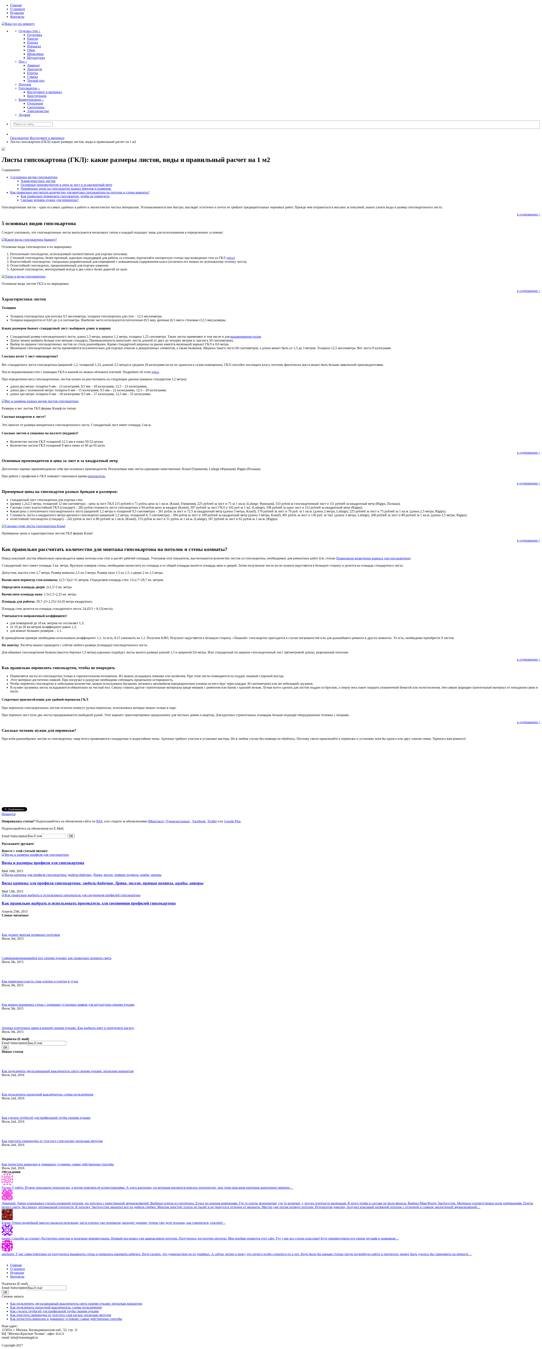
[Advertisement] (129, 773)
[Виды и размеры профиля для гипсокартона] (35, 854)
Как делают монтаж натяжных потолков (31, 935)
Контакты (17, 16)
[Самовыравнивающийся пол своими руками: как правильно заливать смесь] (9, 948)
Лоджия (24, 115)
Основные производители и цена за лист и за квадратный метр (66, 185)
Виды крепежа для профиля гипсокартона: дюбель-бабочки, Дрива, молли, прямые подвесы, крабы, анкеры (102, 883)
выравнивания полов (245, 336)
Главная (16, 5)
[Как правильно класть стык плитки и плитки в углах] (9, 971)
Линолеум (34, 69)
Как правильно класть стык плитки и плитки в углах (40, 981)
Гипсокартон (19, 138)
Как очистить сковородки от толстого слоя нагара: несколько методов (52, 1141)
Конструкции (37, 96)
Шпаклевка (35, 54)
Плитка (32, 42)
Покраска (34, 46)
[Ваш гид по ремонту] (271, 24)
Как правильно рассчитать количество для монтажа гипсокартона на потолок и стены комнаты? (79, 192)
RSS (99, 821)
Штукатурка (36, 57)
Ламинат (33, 65)
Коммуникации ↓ (31, 99)
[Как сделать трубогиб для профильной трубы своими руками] (9, 1107)
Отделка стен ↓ (29, 31)
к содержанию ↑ (528, 214)
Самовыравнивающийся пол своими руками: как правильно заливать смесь (56, 958)
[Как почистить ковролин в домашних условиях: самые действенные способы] (9, 1154)
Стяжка (32, 77)
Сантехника (35, 107)
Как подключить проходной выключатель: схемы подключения (47, 1094)
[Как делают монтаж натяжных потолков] (9, 924)
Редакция (17, 13)
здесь (230, 258)
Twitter (212, 821)
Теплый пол (35, 80)
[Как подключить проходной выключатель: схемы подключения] (9, 1084)
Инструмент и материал (44, 92)
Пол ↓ (23, 61)
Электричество (38, 111)
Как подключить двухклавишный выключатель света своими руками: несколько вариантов (68, 1071)
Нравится (8, 814)
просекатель (96, 476)
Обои (31, 50)
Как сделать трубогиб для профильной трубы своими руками (46, 1117)
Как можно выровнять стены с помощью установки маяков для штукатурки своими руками (68, 1004)
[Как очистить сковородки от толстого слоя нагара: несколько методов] (9, 1130)
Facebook (199, 821)
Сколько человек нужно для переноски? (50, 200)
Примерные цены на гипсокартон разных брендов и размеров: (66, 188)
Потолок (25, 84)
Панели (32, 38)
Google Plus (232, 821)
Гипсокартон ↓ (29, 88)
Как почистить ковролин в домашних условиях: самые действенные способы (58, 1164)
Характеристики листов (38, 181)
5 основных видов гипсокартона (33, 177)
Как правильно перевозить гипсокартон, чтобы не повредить (65, 196)
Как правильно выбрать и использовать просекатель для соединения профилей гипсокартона (89, 903)
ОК (71, 836)
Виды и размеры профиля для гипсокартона (43, 863)
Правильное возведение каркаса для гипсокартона (372, 558)
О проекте (17, 9)
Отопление (35, 103)
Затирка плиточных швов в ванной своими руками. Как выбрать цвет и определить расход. (68, 1028)
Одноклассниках (178, 821)
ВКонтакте (156, 821)
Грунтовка (34, 35)
